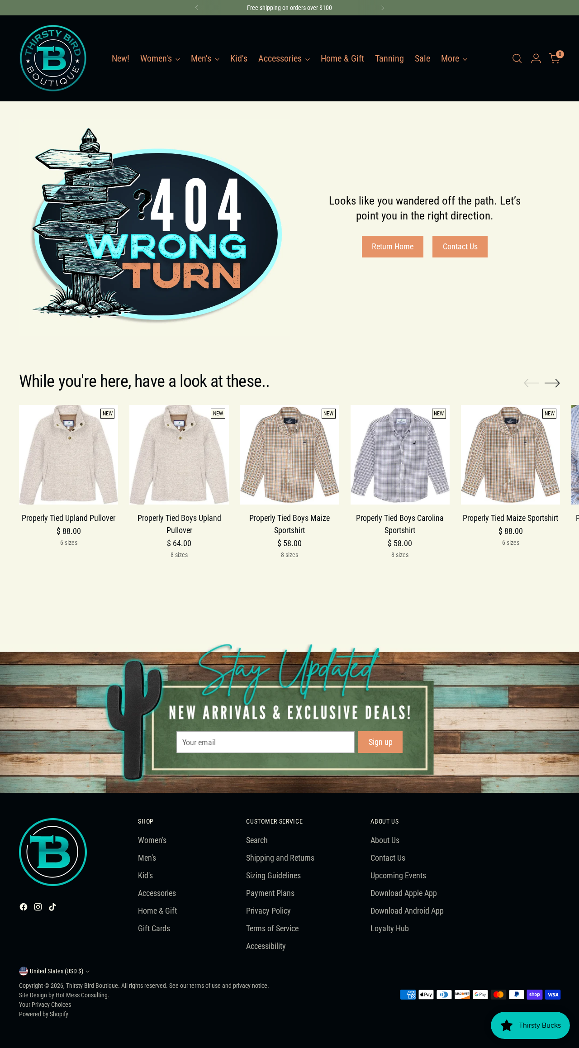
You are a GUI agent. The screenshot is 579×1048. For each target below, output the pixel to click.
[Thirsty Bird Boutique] (53, 58)
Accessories (157, 893)
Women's (152, 840)
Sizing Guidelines (273, 875)
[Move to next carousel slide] (552, 383)
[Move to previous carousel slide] (531, 383)
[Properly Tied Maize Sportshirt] (510, 454)
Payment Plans (270, 893)
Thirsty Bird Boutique (92, 985)
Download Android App (407, 910)
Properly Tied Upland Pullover (68, 518)
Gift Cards (154, 928)
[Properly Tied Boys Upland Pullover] (178, 454)
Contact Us (387, 857)
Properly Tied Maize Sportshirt (510, 518)
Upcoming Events (398, 875)
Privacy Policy (268, 910)
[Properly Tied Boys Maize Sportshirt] (289, 454)
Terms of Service (272, 928)
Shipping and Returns (280, 857)
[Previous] (197, 7)
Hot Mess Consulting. (82, 995)
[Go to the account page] (536, 58)
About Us (384, 840)
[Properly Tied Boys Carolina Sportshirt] (400, 454)
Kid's (145, 875)
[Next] (383, 7)
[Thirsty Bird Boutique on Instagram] (38, 908)
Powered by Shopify (43, 1014)
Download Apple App (403, 893)
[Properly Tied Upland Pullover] (68, 454)
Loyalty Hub (389, 928)
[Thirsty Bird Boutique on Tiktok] (53, 908)
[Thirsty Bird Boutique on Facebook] (24, 908)
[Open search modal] (517, 58)
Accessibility (266, 946)
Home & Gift (157, 910)
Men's (147, 857)
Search (257, 840)
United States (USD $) (56, 971)
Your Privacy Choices (45, 1004)
